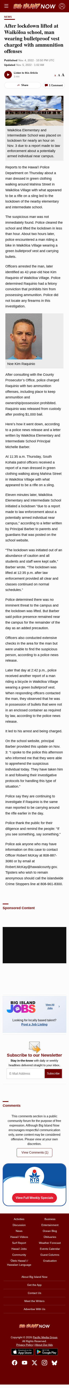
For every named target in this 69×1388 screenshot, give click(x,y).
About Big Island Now (34, 1276)
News (8, 17)
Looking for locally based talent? (34, 1022)
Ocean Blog (50, 1230)
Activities (19, 1219)
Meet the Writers (34, 1301)
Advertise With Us (34, 1309)
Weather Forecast (50, 1242)
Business (49, 1219)
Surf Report (19, 1242)
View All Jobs (50, 1006)
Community (19, 1254)
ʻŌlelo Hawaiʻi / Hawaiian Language (19, 1262)
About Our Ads (44, 1344)
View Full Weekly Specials (34, 1197)
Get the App (34, 1284)
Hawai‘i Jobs (19, 1248)
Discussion (19, 1225)
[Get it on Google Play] (46, 1351)
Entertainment (49, 1225)
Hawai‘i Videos (19, 1236)
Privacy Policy (24, 1344)
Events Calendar (50, 1248)
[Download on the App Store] (22, 1351)
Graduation (50, 1260)
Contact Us (34, 1292)
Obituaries (50, 1236)
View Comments (34, 1152)
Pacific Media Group (45, 1337)
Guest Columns (49, 1254)
